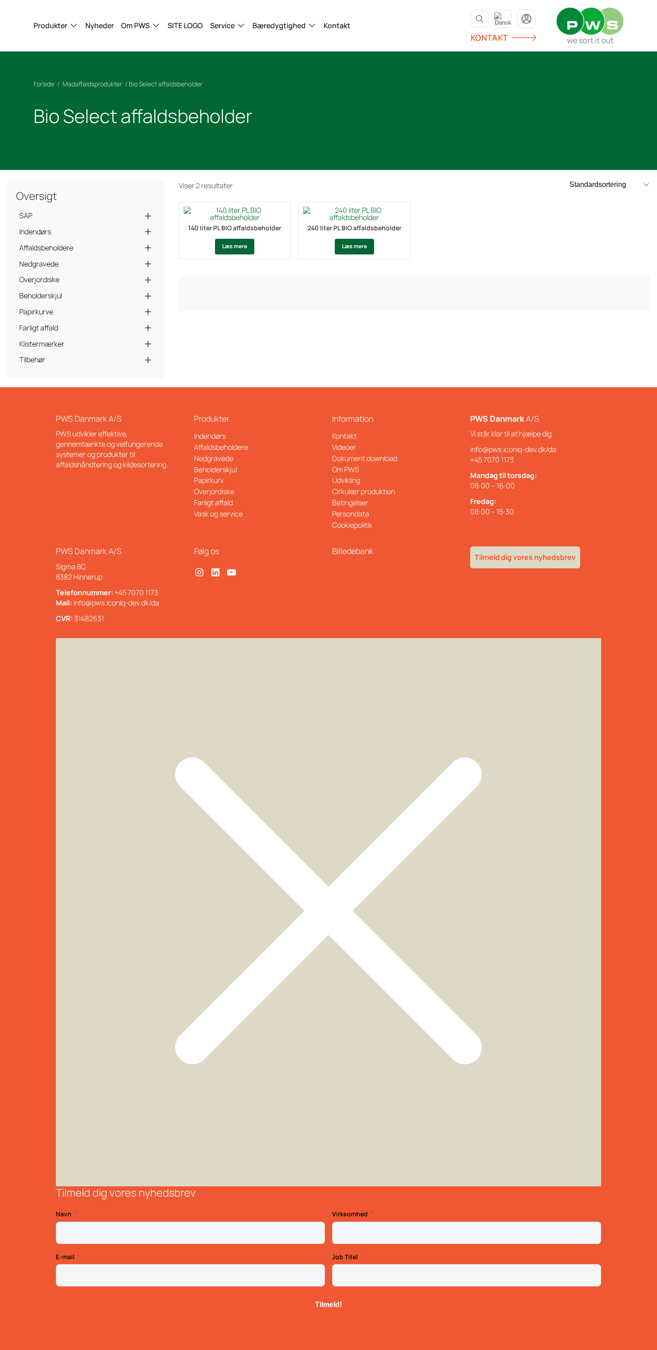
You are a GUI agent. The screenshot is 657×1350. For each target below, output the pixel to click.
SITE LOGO (185, 25)
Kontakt (337, 25)
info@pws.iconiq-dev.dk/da (513, 449)
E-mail (65, 1257)
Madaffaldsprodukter (92, 84)
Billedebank (352, 551)
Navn (64, 1214)
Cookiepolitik (352, 525)
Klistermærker (41, 344)
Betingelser (350, 503)
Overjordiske (39, 279)
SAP (25, 215)
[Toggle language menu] (503, 19)
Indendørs (35, 232)
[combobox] (503, 19)
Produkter (50, 25)
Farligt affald (38, 328)
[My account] (526, 18)
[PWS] (589, 25)
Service (222, 25)
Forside (44, 84)
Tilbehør (32, 359)
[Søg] (480, 19)
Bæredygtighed (279, 25)
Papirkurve (36, 312)
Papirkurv (209, 480)
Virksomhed (350, 1214)
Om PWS (135, 25)
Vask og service (218, 514)
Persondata (350, 514)
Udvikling (346, 480)
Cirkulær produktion (363, 491)
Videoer (344, 447)
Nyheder (99, 25)
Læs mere (234, 246)
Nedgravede (39, 264)
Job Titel (345, 1257)
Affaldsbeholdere (46, 248)
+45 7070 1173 (492, 460)
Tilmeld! (328, 1304)
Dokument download (364, 458)
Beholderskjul (40, 295)
